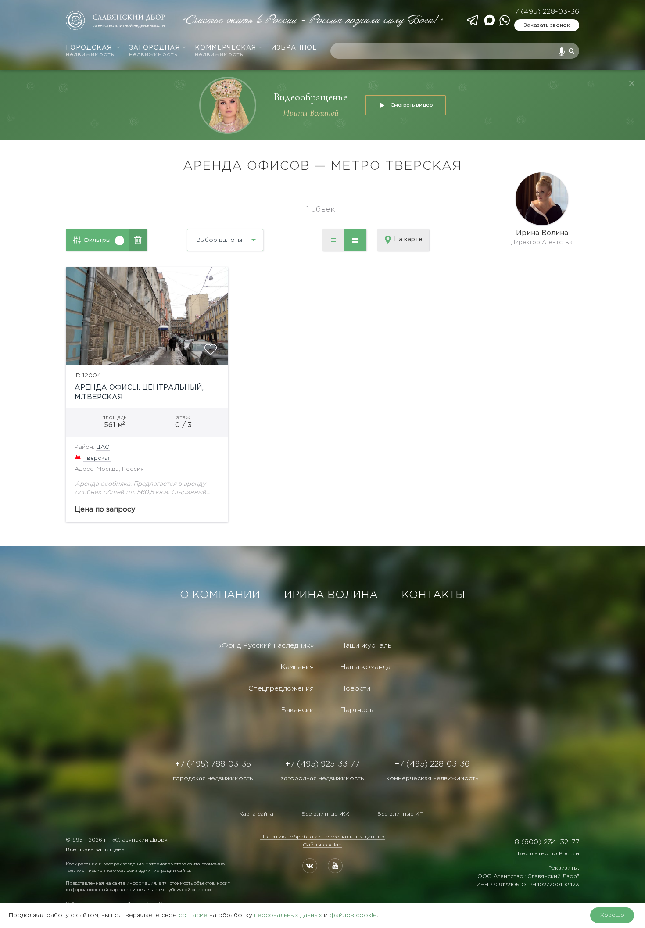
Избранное (294, 47)
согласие (193, 915)
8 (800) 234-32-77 (547, 842)
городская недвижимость (213, 778)
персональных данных (288, 915)
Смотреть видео (412, 105)
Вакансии (297, 710)
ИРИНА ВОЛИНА (331, 595)
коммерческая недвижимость (432, 778)
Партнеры (357, 710)
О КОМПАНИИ (220, 595)
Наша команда (365, 667)
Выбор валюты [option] (219, 240)
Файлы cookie (322, 844)
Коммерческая (225, 51)
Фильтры (102, 240)
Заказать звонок (546, 25)
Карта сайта (256, 814)
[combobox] (202, 237)
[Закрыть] (631, 83)
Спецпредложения (281, 688)
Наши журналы (366, 645)
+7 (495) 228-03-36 (544, 11)
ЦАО (103, 447)
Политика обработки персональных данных (322, 837)
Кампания (297, 667)
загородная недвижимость (322, 778)
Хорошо (612, 915)
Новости (355, 688)
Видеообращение (311, 97)
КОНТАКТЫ (433, 595)
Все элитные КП (400, 814)
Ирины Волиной (311, 112)
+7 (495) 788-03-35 (213, 764)
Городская (90, 51)
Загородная (154, 51)
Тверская (97, 458)
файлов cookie (353, 915)
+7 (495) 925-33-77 (322, 764)
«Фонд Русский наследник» (266, 645)
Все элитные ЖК (325, 814)
